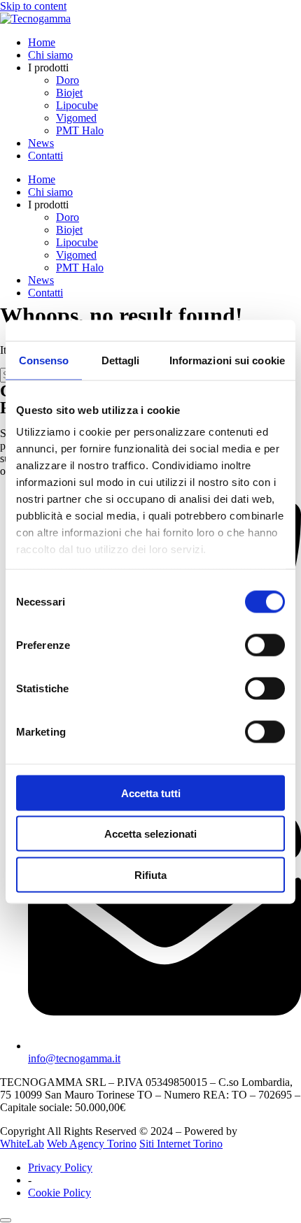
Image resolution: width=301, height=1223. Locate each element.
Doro (67, 80)
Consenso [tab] (44, 360)
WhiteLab (22, 1144)
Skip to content (33, 6)
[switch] (265, 645)
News (41, 143)
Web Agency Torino (91, 1144)
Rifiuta (150, 874)
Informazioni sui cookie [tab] (227, 360)
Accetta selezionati (150, 834)
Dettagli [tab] (121, 360)
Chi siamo (50, 55)
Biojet (69, 93)
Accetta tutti (151, 793)
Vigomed (76, 118)
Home (41, 42)
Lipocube (77, 105)
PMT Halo (80, 130)
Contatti (45, 156)
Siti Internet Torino (181, 1144)
